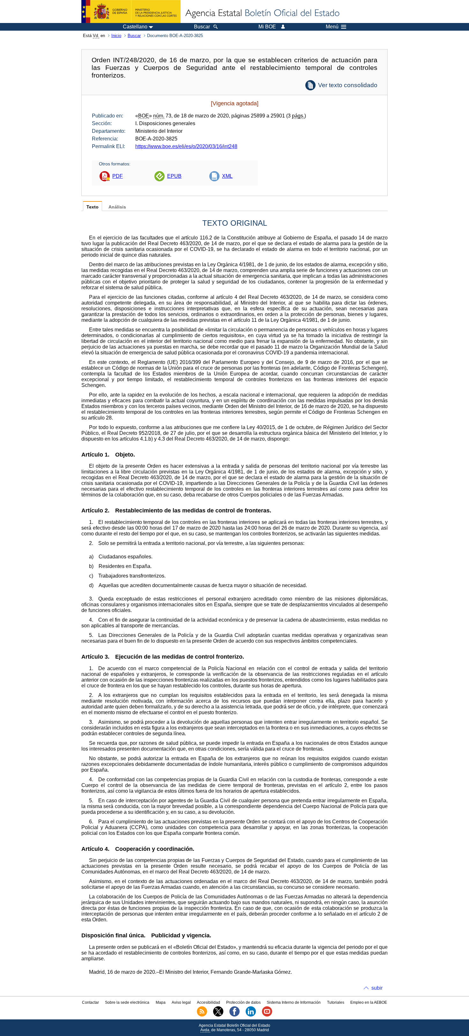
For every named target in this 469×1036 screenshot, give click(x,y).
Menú (332, 26)
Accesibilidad (208, 1002)
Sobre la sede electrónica (127, 1002)
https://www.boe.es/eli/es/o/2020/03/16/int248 (186, 146)
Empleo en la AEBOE (368, 1002)
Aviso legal (181, 1002)
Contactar (90, 1002)
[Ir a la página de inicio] (262, 13)
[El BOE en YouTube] (267, 1015)
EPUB (174, 176)
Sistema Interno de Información (294, 1002)
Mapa (161, 1002)
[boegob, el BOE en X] (218, 1015)
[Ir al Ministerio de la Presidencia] (131, 11)
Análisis (117, 207)
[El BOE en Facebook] (234, 1015)
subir (377, 988)
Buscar (134, 35)
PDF (117, 176)
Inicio (116, 35)
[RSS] (202, 1015)
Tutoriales (335, 1002)
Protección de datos (243, 1002)
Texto (92, 207)
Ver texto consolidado (347, 85)
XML (227, 176)
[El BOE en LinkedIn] (251, 1015)
